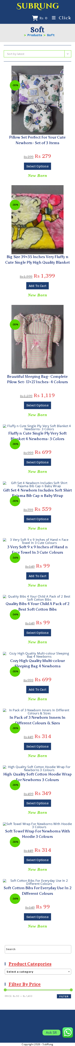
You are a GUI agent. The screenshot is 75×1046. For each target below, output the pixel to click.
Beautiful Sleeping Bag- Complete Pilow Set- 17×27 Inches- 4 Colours (37, 379)
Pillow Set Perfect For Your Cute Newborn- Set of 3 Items (37, 140)
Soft (51, 35)
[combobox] (38, 972)
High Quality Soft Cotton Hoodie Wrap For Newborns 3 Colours (37, 777)
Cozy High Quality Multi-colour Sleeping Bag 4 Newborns (37, 663)
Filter (64, 996)
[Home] (21, 35)
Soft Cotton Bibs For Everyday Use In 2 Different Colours (37, 890)
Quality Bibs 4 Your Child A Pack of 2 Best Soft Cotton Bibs (38, 606)
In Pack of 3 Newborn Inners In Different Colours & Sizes (38, 720)
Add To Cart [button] (37, 285)
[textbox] (38, 972)
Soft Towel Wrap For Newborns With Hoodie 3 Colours (37, 834)
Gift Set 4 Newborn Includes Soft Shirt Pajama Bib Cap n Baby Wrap (37, 493)
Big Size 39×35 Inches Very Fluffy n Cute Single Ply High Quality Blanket (37, 259)
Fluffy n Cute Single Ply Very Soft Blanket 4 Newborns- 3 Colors (37, 436)
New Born (37, 175)
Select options (37, 166)
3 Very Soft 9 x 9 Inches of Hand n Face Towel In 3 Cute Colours (37, 550)
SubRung (37, 6)
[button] (37, 70)
